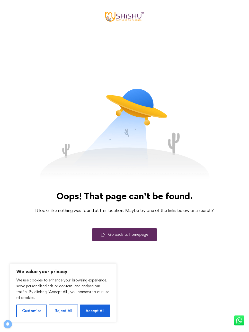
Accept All (95, 310)
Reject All (63, 310)
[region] (63, 292)
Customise (31, 310)
